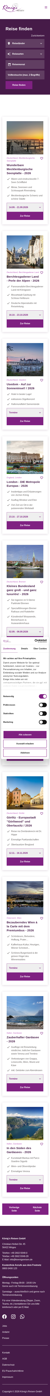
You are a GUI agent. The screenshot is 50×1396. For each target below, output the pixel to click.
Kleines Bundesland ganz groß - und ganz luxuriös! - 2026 (22, 590)
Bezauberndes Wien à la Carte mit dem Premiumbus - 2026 (22, 926)
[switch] (43, 705)
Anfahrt (5, 1332)
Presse (5, 1338)
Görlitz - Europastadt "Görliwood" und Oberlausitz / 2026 (21, 821)
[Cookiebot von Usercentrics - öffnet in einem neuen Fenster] (35, 641)
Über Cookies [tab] (40, 648)
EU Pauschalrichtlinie (13, 1371)
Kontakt (6, 1352)
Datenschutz (8, 1365)
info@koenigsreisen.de (21, 1259)
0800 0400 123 (9, 1268)
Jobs (4, 1326)
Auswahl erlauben (25, 743)
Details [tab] (24, 648)
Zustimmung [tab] (9, 648)
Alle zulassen (25, 734)
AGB (4, 1359)
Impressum (7, 1377)
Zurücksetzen (37, 35)
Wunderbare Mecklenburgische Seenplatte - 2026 (20, 169)
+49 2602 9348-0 (19, 1253)
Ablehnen (25, 753)
